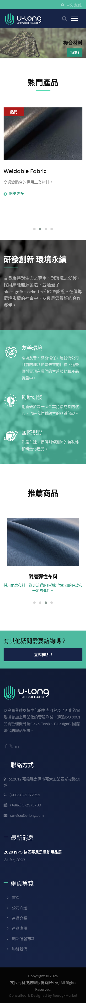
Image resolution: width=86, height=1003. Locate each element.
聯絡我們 (19, 949)
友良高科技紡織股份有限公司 (35, 982)
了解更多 (75, 52)
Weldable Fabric (25, 171)
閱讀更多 (16, 193)
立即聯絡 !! (43, 654)
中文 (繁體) (74, 5)
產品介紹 (19, 918)
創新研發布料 (23, 938)
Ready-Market (65, 995)
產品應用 (19, 928)
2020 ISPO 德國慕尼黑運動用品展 (33, 852)
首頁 (16, 897)
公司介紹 (19, 907)
